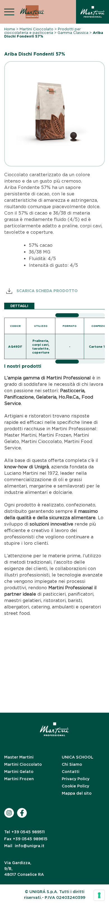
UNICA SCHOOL (77, 757)
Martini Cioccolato (36, 29)
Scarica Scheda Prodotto (46, 291)
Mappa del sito (77, 793)
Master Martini (19, 757)
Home (9, 29)
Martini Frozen (19, 779)
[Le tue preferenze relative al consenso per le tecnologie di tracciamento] (99, 895)
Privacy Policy (75, 779)
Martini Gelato (19, 771)
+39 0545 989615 (26, 839)
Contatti (70, 771)
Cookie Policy (75, 786)
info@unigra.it (24, 846)
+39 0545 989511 (24, 832)
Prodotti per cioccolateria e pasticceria (42, 31)
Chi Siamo (72, 764)
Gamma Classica (73, 33)
